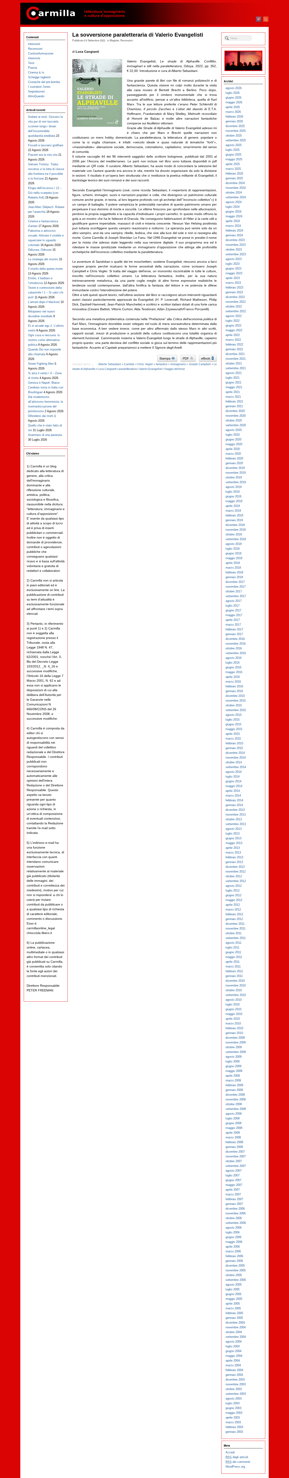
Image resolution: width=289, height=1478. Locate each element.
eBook (206, 358)
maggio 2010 (234, 1014)
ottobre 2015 (234, 705)
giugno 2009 (233, 1066)
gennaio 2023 (234, 292)
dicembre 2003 (235, 1379)
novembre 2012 (236, 871)
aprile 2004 (233, 1360)
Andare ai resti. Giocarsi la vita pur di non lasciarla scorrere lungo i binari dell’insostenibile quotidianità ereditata (45, 126)
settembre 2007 (236, 1166)
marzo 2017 (233, 624)
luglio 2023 (233, 263)
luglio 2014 (233, 776)
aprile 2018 (233, 563)
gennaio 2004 (234, 1374)
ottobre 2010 (234, 990)
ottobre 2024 (234, 192)
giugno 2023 (233, 268)
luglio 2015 (233, 719)
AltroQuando (36, 96)
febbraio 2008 (234, 1142)
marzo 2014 (233, 795)
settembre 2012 (236, 881)
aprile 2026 (233, 107)
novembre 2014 (236, 757)
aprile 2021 (233, 392)
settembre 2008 (236, 1109)
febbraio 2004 (234, 1370)
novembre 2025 (236, 130)
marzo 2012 (233, 909)
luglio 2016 (233, 662)
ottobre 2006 (234, 1218)
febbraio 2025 (234, 173)
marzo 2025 (233, 168)
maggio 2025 (234, 159)
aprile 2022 (233, 335)
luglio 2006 (233, 1232)
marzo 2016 (233, 681)
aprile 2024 (233, 221)
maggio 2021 (234, 387)
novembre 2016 (236, 643)
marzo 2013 (233, 852)
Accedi (230, 1452)
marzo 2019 (233, 510)
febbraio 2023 (234, 287)
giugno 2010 (233, 1009)
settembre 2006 (236, 1223)
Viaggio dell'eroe (174, 369)
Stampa (165, 358)
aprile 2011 (233, 961)
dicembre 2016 (235, 639)
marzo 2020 (233, 453)
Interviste (34, 58)
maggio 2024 (234, 216)
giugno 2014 (233, 781)
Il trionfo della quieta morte (45, 268)
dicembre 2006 (235, 1208)
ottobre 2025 (234, 135)
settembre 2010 (236, 995)
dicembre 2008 (235, 1094)
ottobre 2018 (234, 534)
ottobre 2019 (234, 477)
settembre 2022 (236, 311)
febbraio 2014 (234, 800)
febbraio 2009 (234, 1085)
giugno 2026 (233, 97)
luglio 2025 (233, 149)
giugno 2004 (233, 1351)
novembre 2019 (236, 472)
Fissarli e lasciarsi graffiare (45, 145)
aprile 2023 (233, 278)
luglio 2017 (233, 605)
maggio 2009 (234, 1071)
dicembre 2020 (235, 411)
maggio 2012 (234, 900)
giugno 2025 (233, 154)
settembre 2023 (236, 254)
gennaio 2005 (234, 1318)
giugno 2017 (233, 610)
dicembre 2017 (235, 582)
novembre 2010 (236, 985)
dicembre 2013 (235, 809)
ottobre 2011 (234, 933)
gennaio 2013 (234, 862)
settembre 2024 (236, 197)
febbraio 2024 (234, 230)
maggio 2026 (234, 102)
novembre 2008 (236, 1099)
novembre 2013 (236, 814)
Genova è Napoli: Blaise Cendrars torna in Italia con (45, 387)
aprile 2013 (233, 847)
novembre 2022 (236, 301)
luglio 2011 (232, 947)
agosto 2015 (234, 715)
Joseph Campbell (200, 364)
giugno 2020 (233, 439)
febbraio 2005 (234, 1313)
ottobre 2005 (234, 1275)
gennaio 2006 (234, 1261)
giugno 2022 (233, 325)
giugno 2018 (233, 553)
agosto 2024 (234, 202)
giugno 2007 (233, 1180)
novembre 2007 (236, 1156)
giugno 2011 (233, 952)
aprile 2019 (233, 506)
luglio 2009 (233, 1061)
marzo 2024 (233, 225)
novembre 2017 (236, 586)
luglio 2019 (233, 491)
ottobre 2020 (234, 420)
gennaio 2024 (234, 235)
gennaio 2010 (234, 1033)
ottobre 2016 (234, 648)
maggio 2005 (234, 1299)
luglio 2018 (233, 548)
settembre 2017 (236, 596)
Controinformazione (40, 53)
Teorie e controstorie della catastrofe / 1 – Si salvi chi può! (45, 292)
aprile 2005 (233, 1303)
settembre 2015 (236, 710)
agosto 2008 (234, 1113)
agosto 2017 (234, 601)
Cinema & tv (36, 72)
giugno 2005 (233, 1294)
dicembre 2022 (235, 297)
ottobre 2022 (234, 306)
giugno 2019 (233, 496)
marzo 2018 (233, 567)
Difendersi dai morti (40, 416)
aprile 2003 (233, 1417)
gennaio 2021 (234, 406)
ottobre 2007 (234, 1161)
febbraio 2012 (234, 914)
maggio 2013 (234, 843)
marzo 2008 (233, 1137)
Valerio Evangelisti (150, 369)
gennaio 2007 (234, 1204)
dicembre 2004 (235, 1322)
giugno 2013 (233, 838)
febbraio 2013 (234, 857)
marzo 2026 (233, 112)
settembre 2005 (236, 1280)
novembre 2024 (236, 187)
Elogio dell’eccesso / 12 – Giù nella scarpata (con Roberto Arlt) (45, 192)
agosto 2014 (234, 771)
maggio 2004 (234, 1355)
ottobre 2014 (234, 762)
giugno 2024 (233, 211)
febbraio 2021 (234, 401)
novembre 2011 (235, 928)
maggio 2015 (234, 729)
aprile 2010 (233, 1018)
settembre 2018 (236, 539)
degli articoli (237, 1457)
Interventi (34, 44)
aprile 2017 (233, 620)
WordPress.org (235, 1466)
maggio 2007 (234, 1185)
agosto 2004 (234, 1341)
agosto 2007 (234, 1170)
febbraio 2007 (234, 1199)
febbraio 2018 (234, 572)
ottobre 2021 (234, 363)
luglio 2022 (233, 320)
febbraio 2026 (234, 116)
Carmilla (129, 364)
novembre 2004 (236, 1327)
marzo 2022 (233, 339)
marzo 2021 (233, 396)
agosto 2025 (234, 145)
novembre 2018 (236, 529)
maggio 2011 (234, 957)
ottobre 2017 (234, 591)
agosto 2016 (234, 658)
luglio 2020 (233, 434)
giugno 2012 (233, 895)
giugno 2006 (233, 1237)
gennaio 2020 (234, 463)
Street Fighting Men (41, 363)
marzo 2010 (233, 1023)
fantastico (162, 364)
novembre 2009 (236, 1042)
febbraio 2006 (234, 1256)
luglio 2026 (233, 93)
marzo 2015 (233, 738)
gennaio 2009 (234, 1090)
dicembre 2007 (235, 1151)
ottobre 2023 (234, 249)
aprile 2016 (233, 677)
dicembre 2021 (235, 354)
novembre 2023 (236, 244)
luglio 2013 (233, 833)
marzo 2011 (233, 966)
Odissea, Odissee (39, 249)
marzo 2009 (233, 1080)
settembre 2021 (236, 368)
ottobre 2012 (234, 876)
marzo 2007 (233, 1194)
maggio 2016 (234, 672)
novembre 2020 (236, 415)
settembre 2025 (236, 140)
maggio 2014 (234, 786)
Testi (31, 63)
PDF (186, 358)
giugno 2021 (233, 382)
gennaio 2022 (234, 349)
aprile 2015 (233, 733)
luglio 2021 (233, 377)
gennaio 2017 (234, 634)
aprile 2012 (233, 904)
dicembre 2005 (235, 1265)
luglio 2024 (233, 206)
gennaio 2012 (234, 919)
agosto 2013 (234, 828)
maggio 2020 (234, 444)
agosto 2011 (233, 942)
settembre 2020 (236, 425)
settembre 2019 (236, 482)
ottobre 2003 (234, 1389)
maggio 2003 (234, 1412)
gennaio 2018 (234, 577)
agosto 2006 (234, 1227)
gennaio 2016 (234, 691)
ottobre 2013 (234, 819)
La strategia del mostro (43, 259)
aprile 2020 (233, 449)
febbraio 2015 (234, 743)
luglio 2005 (233, 1289)
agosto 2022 (234, 316)
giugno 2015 (233, 724)
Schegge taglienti (39, 77)
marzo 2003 (233, 1422)
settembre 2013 (236, 824)
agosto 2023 (234, 259)
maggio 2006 (234, 1242)
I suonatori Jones (39, 86)
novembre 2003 (236, 1384)
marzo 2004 (233, 1365)
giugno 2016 (233, 667)
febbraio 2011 (234, 971)
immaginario (178, 364)
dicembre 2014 (235, 752)
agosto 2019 (234, 487)
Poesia (32, 67)
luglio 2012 (233, 890)
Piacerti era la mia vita (42, 154)
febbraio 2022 (234, 344)
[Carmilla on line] (144, 14)
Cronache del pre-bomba (44, 82)
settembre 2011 (236, 938)
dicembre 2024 (235, 183)
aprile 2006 (233, 1246)
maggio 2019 (234, 501)
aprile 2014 (233, 790)
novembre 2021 (236, 358)
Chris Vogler (145, 364)
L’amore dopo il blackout (44, 302)
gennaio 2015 (234, 748)
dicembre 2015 (235, 696)
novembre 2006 (236, 1213)
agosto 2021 (234, 373)
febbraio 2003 (234, 1427)
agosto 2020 (234, 430)
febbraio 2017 (234, 629)
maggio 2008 (234, 1128)
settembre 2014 (236, 767)
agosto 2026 (234, 88)
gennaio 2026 (234, 121)
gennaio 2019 (234, 520)
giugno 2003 (233, 1408)
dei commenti (238, 1462)
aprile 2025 (233, 164)
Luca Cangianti (107, 369)
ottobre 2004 (234, 1332)
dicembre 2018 (235, 525)
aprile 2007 (233, 1189)
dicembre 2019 (235, 468)
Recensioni (126, 40)
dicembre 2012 (235, 866)
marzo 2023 (233, 282)
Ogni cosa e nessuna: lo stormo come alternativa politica (44, 339)
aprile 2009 (233, 1075)
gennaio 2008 (234, 1147)
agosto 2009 (234, 1056)
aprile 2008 (233, 1132)
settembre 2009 (236, 1052)
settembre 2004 (236, 1336)
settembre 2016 (236, 653)
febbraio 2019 (234, 515)
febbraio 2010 (234, 1028)
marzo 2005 (233, 1308)
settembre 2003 (236, 1393)
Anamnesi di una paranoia (45, 435)
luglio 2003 (233, 1403)
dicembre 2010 (235, 980)
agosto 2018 (234, 544)
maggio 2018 (234, 558)
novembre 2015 (236, 700)
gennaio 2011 (234, 976)
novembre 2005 (236, 1270)
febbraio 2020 (234, 458)
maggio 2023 (234, 273)
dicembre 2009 (235, 1037)
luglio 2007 (233, 1175)
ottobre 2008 (234, 1104)
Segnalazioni (36, 91)
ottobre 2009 (234, 1047)
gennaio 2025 (234, 178)
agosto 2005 (234, 1284)
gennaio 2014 (234, 805)
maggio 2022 (234, 330)
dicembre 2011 (235, 923)
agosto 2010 (234, 999)
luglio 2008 (233, 1118)
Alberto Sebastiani (109, 364)
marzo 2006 (233, 1251)
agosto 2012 (234, 885)
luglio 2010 (233, 1004)
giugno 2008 (233, 1123)
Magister (114, 40)
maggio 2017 (234, 615)
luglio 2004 (233, 1346)
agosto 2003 (234, 1398)
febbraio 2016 (234, 686)
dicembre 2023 (235, 240)
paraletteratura (128, 369)
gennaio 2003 (234, 1431)
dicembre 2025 (235, 126)
